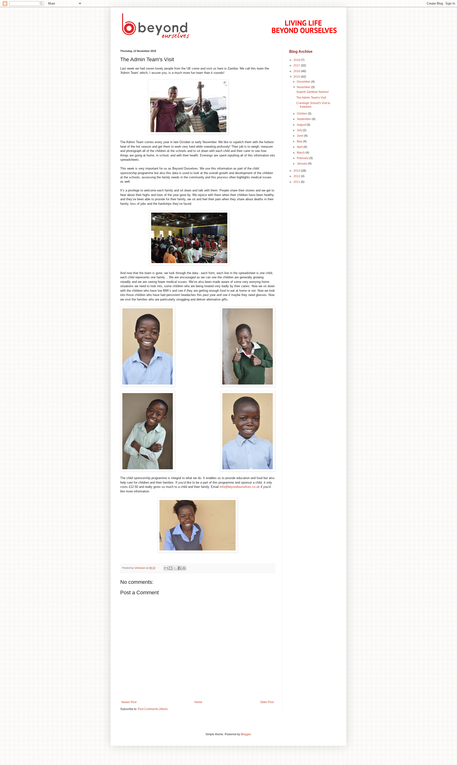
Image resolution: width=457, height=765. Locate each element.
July (300, 130)
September (304, 119)
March (301, 152)
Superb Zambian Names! (312, 92)
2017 (297, 65)
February (303, 158)
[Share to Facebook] (179, 568)
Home (198, 702)
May (300, 141)
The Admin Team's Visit (311, 97)
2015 (297, 76)
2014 (297, 170)
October (302, 113)
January (302, 163)
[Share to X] (175, 568)
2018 (297, 60)
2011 (297, 182)
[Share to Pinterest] (184, 568)
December (304, 81)
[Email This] (166, 568)
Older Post (267, 702)
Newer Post (128, 702)
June (300, 135)
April (300, 147)
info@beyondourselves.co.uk (240, 487)
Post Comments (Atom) (153, 709)
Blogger (246, 734)
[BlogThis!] (170, 568)
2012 (297, 176)
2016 (297, 71)
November (304, 87)
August (302, 124)
